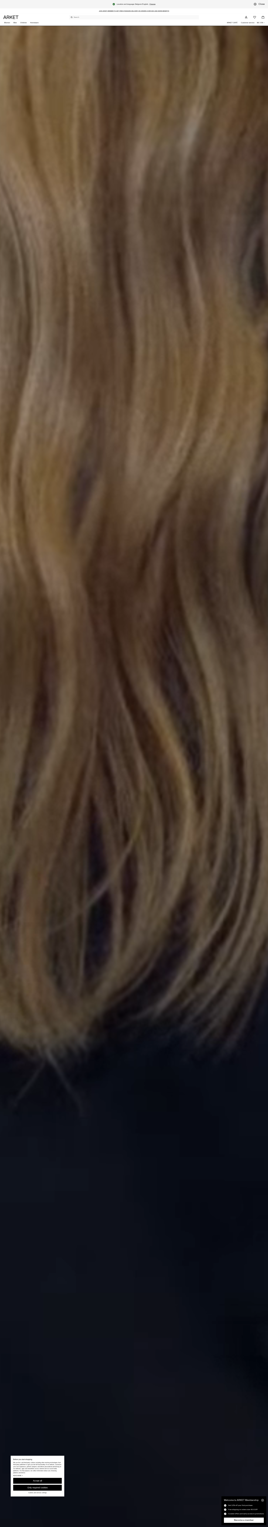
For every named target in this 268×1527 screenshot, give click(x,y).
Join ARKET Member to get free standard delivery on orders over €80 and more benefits (134, 11)
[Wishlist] (254, 17)
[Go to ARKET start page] (10, 17)
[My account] (246, 17)
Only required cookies (37, 1487)
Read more (18, 1475)
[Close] (262, 1500)
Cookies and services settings (37, 1492)
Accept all (37, 1481)
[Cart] (263, 17)
